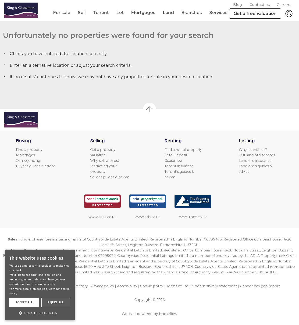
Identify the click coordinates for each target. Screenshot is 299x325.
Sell (82, 12)
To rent (101, 12)
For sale (61, 12)
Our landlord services (257, 155)
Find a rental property (183, 150)
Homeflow (168, 314)
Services (218, 12)
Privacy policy (102, 286)
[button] (39, 313)
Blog (237, 4)
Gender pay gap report (260, 286)
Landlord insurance (255, 161)
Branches (191, 12)
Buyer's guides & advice (35, 166)
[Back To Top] (149, 109)
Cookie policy (151, 286)
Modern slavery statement (214, 286)
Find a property (29, 150)
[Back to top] (30, 120)
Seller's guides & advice (109, 177)
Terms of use (177, 286)
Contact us (259, 4)
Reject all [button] (55, 302)
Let (120, 12)
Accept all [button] (24, 302)
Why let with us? (253, 150)
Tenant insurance (178, 166)
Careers (284, 4)
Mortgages (143, 12)
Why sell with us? (105, 161)
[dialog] (40, 285)
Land (168, 12)
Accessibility (127, 286)
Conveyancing (28, 161)
